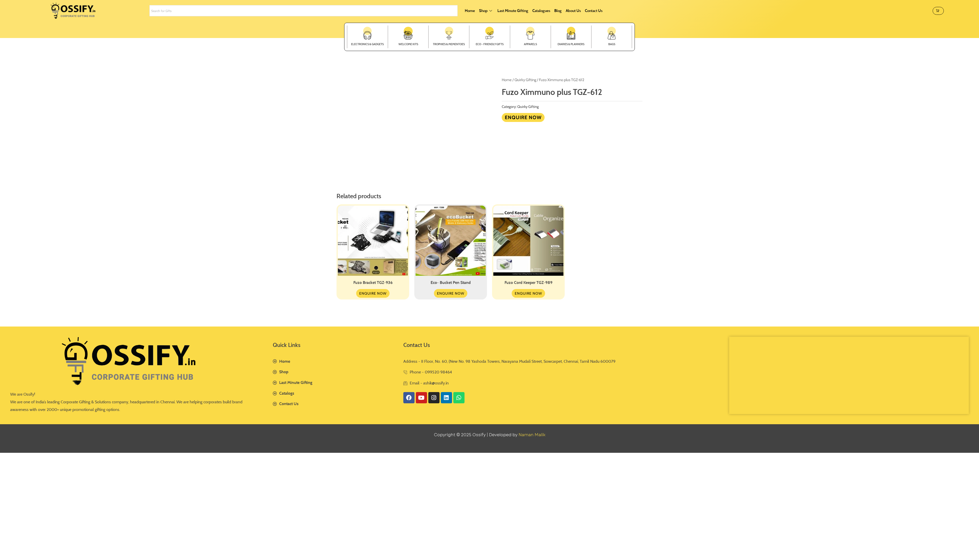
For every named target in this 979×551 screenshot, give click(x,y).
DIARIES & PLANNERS (571, 44)
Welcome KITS (408, 44)
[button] (938, 11)
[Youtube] (421, 397)
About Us (573, 10)
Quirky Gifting (525, 80)
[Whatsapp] (459, 397)
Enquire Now (523, 117)
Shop (483, 10)
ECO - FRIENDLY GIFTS (490, 44)
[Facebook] (409, 397)
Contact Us (593, 10)
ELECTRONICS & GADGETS (367, 44)
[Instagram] (434, 397)
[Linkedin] (446, 397)
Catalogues (541, 10)
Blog (558, 10)
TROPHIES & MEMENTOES (449, 44)
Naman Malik (532, 435)
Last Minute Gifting (512, 10)
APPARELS (530, 44)
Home (470, 10)
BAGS (611, 44)
